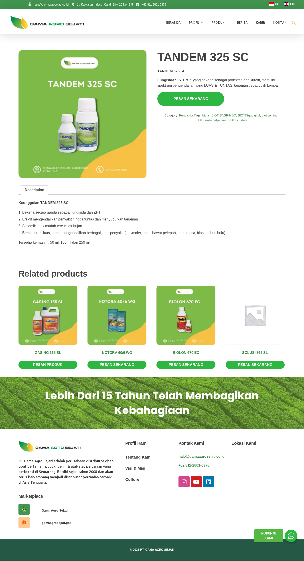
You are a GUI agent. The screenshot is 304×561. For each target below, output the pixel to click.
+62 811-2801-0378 (193, 465)
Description (34, 190)
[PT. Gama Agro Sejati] (49, 22)
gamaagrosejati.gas (56, 522)
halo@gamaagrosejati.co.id (201, 456)
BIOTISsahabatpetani (210, 120)
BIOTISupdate (237, 120)
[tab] (34, 190)
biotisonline (270, 115)
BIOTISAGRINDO (223, 115)
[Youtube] (196, 481)
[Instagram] (184, 481)
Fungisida (186, 115)
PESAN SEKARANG (191, 99)
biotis (206, 115)
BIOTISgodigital (249, 115)
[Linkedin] (208, 481)
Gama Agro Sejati (55, 510)
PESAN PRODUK (48, 365)
